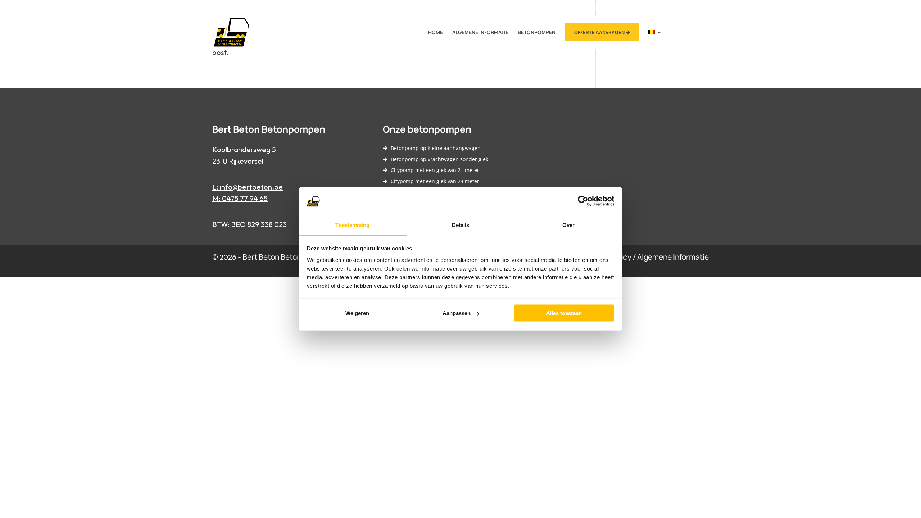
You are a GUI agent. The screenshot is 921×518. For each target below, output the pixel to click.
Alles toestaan (564, 313)
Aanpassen (457, 313)
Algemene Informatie (480, 33)
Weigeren (357, 313)
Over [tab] (568, 225)
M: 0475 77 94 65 (240, 198)
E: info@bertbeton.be (247, 186)
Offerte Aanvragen (600, 32)
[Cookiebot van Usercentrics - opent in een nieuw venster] (583, 201)
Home (435, 33)
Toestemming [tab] (352, 225)
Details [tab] (460, 225)
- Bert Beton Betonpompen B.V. (290, 257)
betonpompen (536, 33)
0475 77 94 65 (590, 8)
